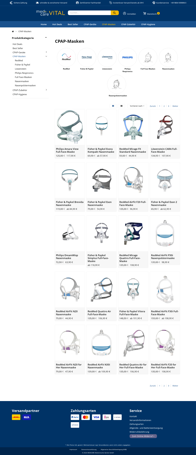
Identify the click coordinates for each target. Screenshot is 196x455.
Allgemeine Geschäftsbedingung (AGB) (114, 449)
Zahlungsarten (137, 424)
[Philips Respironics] (127, 57)
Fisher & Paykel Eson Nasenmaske (100, 203)
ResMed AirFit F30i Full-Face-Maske (164, 313)
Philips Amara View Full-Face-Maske (67, 150)
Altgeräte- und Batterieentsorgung (146, 428)
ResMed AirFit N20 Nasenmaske (67, 313)
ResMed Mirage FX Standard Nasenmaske (132, 150)
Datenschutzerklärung (88, 449)
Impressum (73, 449)
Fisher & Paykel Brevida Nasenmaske (70, 203)
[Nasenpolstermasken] (116, 84)
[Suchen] (115, 12)
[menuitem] (44, 24)
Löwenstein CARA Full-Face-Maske (164, 150)
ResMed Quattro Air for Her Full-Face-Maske (132, 366)
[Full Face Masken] (148, 57)
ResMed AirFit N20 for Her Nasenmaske (68, 366)
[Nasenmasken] (168, 57)
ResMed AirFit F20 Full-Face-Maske (132, 203)
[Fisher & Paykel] (86, 57)
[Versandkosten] (16, 418)
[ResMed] (66, 57)
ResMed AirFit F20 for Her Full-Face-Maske (163, 366)
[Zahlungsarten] (75, 418)
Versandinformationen (140, 420)
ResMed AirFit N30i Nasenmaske (99, 366)
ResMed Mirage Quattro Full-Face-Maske (129, 258)
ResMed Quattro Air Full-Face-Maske (99, 313)
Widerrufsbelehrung (139, 431)
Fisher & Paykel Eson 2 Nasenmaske (164, 203)
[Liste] (121, 106)
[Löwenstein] (107, 57)
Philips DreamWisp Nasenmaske (67, 257)
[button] (137, 106)
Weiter (175, 106)
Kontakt (133, 416)
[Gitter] (113, 106)
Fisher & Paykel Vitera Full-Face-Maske (132, 313)
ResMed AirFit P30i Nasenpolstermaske (163, 257)
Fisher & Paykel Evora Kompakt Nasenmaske (101, 150)
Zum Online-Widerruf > (143, 436)
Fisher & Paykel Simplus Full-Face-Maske (98, 258)
